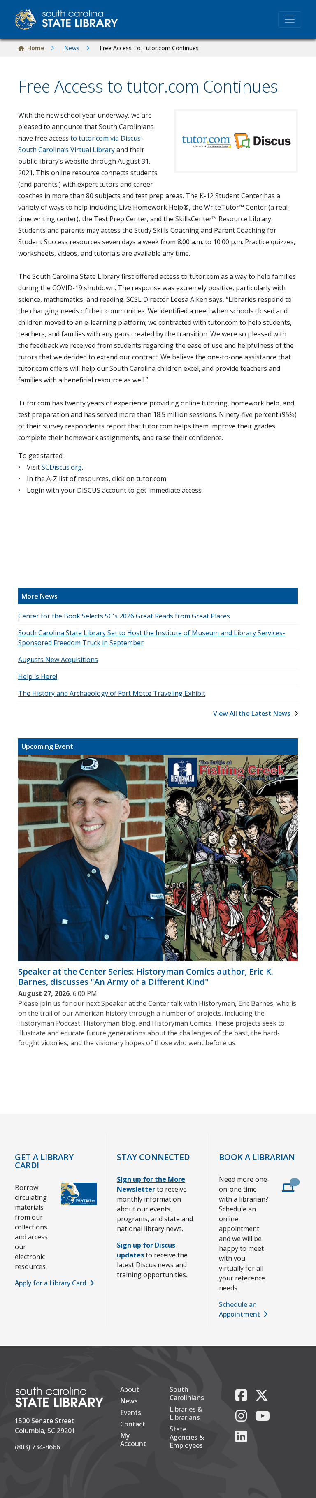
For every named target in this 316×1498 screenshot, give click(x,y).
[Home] (70, 19)
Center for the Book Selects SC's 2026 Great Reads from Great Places (124, 616)
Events (130, 1412)
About (129, 1389)
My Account (133, 1439)
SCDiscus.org (62, 467)
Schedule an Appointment (239, 1309)
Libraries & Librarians (186, 1413)
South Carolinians (187, 1393)
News (71, 48)
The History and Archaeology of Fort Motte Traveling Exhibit (111, 693)
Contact (132, 1424)
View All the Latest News (251, 713)
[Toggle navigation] (289, 19)
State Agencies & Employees (187, 1437)
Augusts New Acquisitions (58, 659)
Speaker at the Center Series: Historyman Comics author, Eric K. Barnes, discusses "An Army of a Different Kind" (145, 976)
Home (35, 48)
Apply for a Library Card (50, 1282)
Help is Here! (37, 676)
